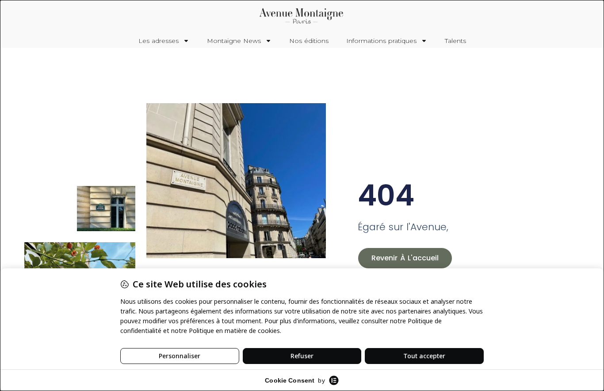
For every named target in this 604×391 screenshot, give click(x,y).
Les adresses (158, 41)
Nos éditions (309, 41)
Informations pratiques (381, 41)
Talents (455, 41)
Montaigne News (234, 41)
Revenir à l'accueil (405, 258)
